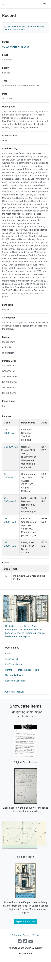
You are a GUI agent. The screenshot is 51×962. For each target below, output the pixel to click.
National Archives (14, 675)
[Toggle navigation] (44, 4)
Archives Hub (12, 659)
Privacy (27, 935)
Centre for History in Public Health (22, 669)
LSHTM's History (13, 664)
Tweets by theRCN (14, 691)
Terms (35, 935)
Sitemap (16, 935)
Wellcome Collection (15, 680)
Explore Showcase (25, 921)
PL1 (6, 575)
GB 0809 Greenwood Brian (15, 46)
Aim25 (8, 653)
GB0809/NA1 (11, 446)
